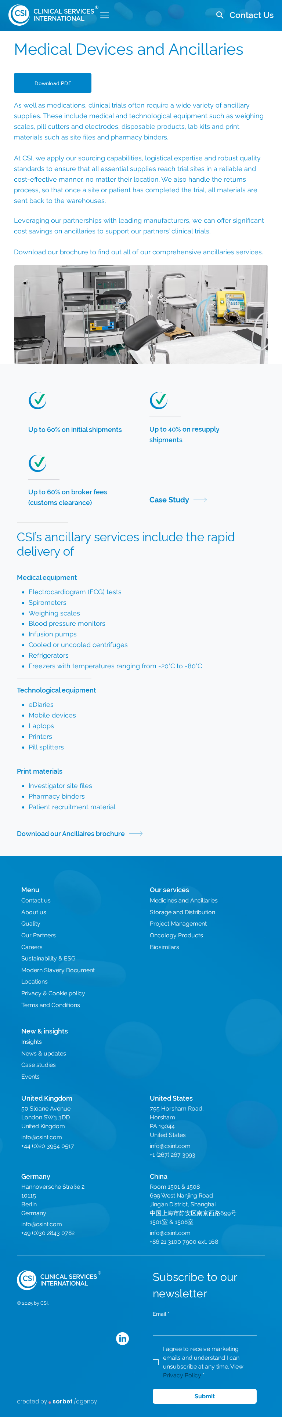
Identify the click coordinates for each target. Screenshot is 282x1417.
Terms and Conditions (50, 1005)
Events (30, 1076)
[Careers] (251, 15)
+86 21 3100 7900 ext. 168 (184, 1241)
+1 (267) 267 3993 (172, 1154)
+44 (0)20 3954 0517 (47, 1145)
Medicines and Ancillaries (184, 900)
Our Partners (38, 935)
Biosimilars (164, 947)
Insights (31, 1041)
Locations (34, 981)
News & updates (43, 1053)
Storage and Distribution (182, 912)
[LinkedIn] (122, 1338)
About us (33, 912)
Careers (32, 947)
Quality (30, 923)
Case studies (38, 1064)
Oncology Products (176, 935)
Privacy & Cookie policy (53, 993)
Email (161, 1314)
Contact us (36, 900)
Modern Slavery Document (58, 970)
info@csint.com (41, 1137)
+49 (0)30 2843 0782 (48, 1232)
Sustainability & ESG (48, 958)
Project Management (178, 923)
